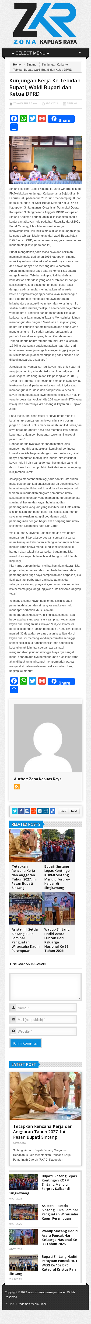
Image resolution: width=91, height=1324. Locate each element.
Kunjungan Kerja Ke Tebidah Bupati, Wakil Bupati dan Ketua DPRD (44, 87)
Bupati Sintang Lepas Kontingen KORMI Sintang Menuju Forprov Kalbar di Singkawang (58, 877)
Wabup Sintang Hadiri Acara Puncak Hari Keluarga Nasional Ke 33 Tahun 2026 (57, 940)
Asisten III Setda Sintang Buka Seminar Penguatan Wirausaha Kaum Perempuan (26, 940)
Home (17, 64)
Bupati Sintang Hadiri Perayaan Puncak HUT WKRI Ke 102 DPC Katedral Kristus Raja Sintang (43, 1265)
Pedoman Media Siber (32, 1304)
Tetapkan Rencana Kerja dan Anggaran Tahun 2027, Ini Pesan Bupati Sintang (24, 877)
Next (74, 811)
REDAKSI (11, 1304)
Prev (63, 811)
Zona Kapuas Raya (25, 103)
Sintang (31, 64)
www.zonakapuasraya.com (45, 1292)
